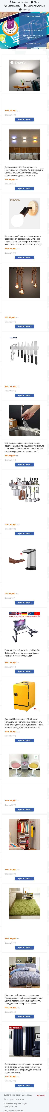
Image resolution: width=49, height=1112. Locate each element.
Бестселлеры (14, 6)
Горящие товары (20, 2)
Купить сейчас (24, 119)
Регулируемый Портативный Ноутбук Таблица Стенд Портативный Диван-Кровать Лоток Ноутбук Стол (22, 653)
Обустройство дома (13, 1110)
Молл (36, 2)
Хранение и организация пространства (15, 1104)
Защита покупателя (35, 6)
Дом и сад (27, 1095)
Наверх (41, 1095)
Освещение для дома (14, 1099)
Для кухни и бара (12, 1095)
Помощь (26, 10)
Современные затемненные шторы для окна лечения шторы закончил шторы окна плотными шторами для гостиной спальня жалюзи (23, 1068)
